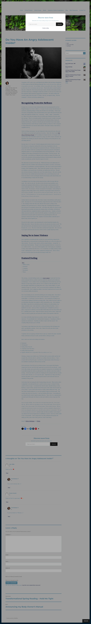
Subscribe (60, 24)
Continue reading (45, 28)
